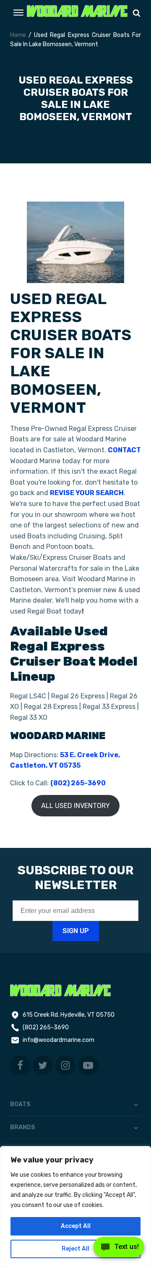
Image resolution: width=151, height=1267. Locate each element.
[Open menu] (18, 13)
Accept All (76, 1226)
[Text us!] (119, 1249)
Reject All (75, 1248)
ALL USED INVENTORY (75, 806)
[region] (75, 1206)
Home (18, 35)
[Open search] (137, 13)
